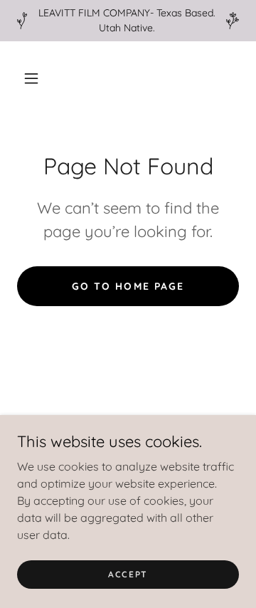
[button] (31, 78)
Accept (128, 574)
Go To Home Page (127, 286)
